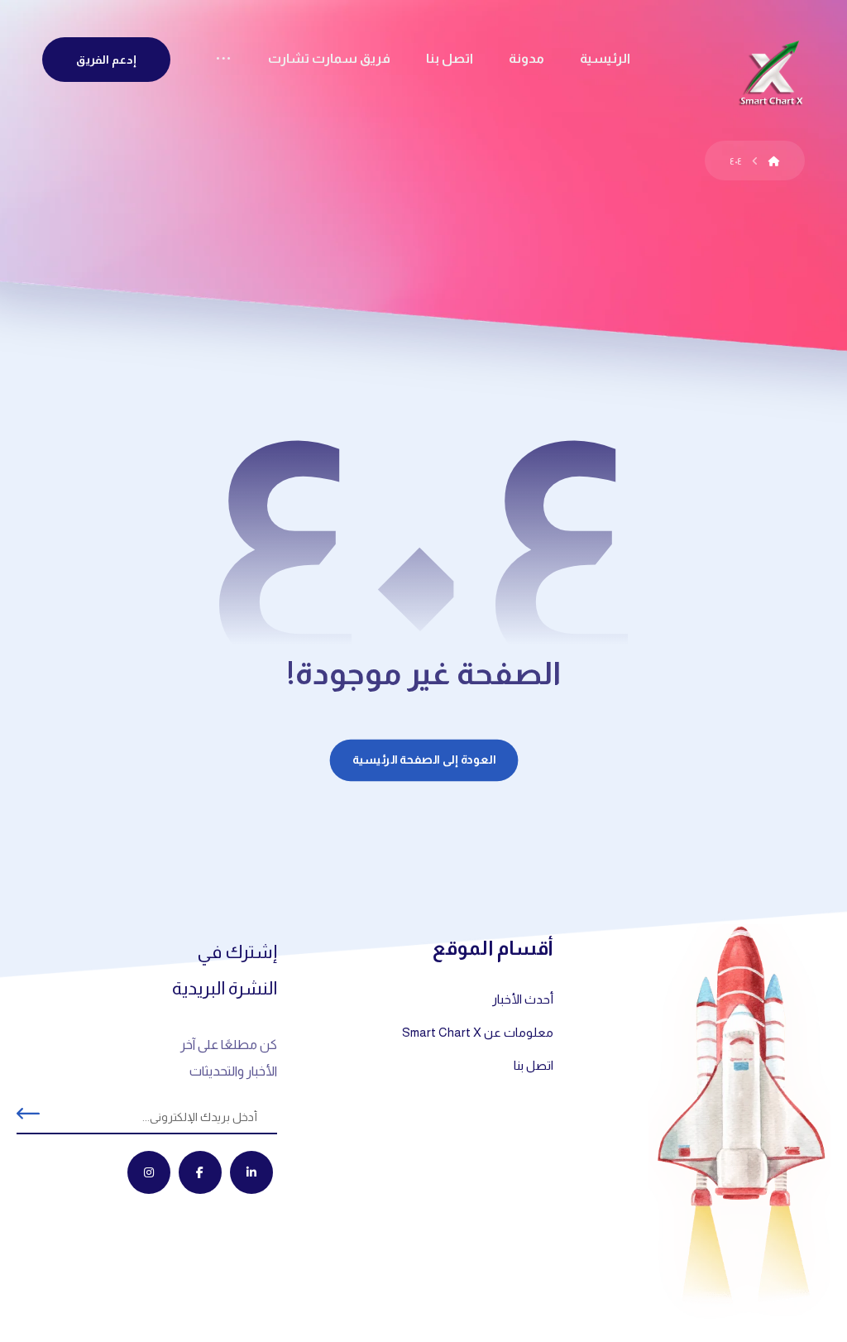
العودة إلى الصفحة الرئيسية (423, 760)
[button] (223, 60)
